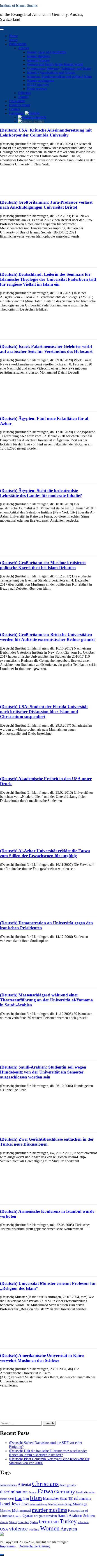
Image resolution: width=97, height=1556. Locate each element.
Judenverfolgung (38, 1504)
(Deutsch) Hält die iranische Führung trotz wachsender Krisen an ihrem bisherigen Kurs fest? (48, 1453)
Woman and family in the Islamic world (55, 64)
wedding (34, 1529)
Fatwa (45, 1491)
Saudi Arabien (70, 1515)
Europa (32, 1492)
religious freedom (45, 1516)
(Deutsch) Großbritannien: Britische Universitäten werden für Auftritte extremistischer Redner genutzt (47, 637)
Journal (23, 97)
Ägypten (68, 1528)
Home (13, 36)
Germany (64, 1491)
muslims (57, 1510)
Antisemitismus (8, 1485)
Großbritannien (85, 1492)
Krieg (68, 1504)
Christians (45, 1483)
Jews (15, 1504)
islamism (82, 1498)
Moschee (5, 1510)
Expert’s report (19, 105)
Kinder (52, 1504)
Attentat (24, 1484)
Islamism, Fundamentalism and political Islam (59, 76)
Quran (28, 1515)
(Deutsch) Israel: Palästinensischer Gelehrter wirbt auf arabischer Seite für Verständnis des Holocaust (46, 349)
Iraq (26, 1499)
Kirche (61, 1504)
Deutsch (39, 117)
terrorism (49, 1521)
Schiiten (89, 1516)
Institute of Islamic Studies (18, 5)
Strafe (13, 1522)
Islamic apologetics (40, 80)
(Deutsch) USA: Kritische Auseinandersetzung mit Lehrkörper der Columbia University (46, 132)
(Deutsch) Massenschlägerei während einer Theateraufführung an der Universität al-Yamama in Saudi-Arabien (46, 1000)
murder (40, 1510)
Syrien (34, 1522)
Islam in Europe (38, 60)
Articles (23, 48)
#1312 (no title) (38, 85)
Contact (14, 109)
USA (4, 1529)
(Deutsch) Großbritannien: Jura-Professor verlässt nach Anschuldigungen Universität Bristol (46, 205)
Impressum (8, 1546)
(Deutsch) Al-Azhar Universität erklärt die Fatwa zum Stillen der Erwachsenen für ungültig (45, 853)
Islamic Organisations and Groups (51, 72)
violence (18, 1529)
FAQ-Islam (17, 101)
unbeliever (83, 1522)
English (38, 121)
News (13, 40)
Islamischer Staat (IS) (58, 1498)
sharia (4, 1522)
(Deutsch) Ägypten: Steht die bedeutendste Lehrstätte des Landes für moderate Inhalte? (41, 493)
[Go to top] (2, 1555)
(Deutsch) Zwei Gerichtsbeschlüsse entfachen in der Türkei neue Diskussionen (47, 1141)
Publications (17, 44)
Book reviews (37, 89)
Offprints (24, 93)
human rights (7, 1498)
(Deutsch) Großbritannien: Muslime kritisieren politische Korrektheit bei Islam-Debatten (43, 565)
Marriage (79, 1504)
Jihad (25, 1504)
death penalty (68, 1485)
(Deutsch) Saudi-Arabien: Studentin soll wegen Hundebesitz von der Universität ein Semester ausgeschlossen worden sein (43, 1072)
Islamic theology (39, 56)
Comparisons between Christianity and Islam (59, 68)
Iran (18, 1498)
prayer (18, 1516)
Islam (36, 1498)
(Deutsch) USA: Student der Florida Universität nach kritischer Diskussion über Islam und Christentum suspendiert (44, 711)
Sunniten (23, 1522)
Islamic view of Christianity (46, 52)
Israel (5, 1503)
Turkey (68, 1521)
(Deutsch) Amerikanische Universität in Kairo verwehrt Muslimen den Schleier (42, 1358)
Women (50, 1528)
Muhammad (21, 1510)
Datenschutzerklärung (34, 1546)
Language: (17, 113)
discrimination (14, 1492)
